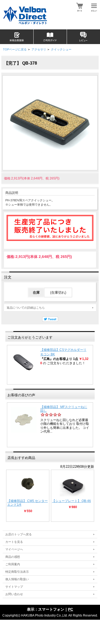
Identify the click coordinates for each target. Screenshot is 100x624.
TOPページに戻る (15, 49)
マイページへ (14, 549)
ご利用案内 (12, 564)
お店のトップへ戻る (18, 534)
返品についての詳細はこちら (26, 307)
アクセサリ (38, 49)
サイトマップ (14, 586)
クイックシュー (61, 49)
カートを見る (14, 541)
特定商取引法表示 (17, 571)
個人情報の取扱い (17, 579)
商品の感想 (12, 556)
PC (70, 609)
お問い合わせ (14, 594)
